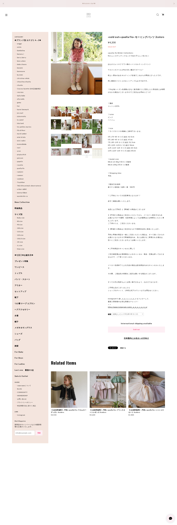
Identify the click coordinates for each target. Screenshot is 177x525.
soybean (20, 179)
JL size (19, 245)
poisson (20, 158)
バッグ (17, 340)
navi (18, 147)
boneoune (21, 71)
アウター (18, 285)
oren (19, 151)
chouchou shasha (24, 82)
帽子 (17, 322)
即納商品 (18, 208)
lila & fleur (21, 130)
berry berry (21, 57)
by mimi (20, 75)
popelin (20, 161)
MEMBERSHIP (22, 395)
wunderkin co (22, 196)
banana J (20, 54)
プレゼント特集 (21, 261)
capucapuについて (24, 385)
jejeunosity (21, 116)
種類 (109, 314)
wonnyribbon (22, 192)
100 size (20, 228)
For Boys (19, 358)
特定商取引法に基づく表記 (26, 406)
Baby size (21, 218)
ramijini (20, 172)
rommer (20, 175)
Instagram (21, 415)
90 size (20, 224)
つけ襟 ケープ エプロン (25, 303)
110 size (20, 231)
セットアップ (20, 291)
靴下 (17, 297)
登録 (39, 433)
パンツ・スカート (22, 279)
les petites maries (24, 127)
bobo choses (22, 64)
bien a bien (21, 61)
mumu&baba (22, 144)
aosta (19, 47)
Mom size (20, 249)
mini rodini (21, 141)
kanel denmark (23, 109)
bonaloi (20, 68)
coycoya (20, 92)
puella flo (20, 168)
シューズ (18, 334)
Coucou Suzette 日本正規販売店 (29, 89)
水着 (17, 316)
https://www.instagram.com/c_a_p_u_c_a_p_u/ (127, 307)
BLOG (19, 389)
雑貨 (17, 346)
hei (18, 106)
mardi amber (22, 134)
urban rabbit (22, 189)
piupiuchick (21, 154)
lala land (20, 123)
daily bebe (21, 95)
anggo (19, 43)
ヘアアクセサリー (22, 309)
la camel (20, 120)
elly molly (21, 99)
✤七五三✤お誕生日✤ (24, 255)
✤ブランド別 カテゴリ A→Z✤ (28, 40)
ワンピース (19, 267)
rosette (20, 165)
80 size (20, 221)
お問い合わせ (22, 399)
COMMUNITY (22, 392)
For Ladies (20, 364)
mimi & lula (21, 137)
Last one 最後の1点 (24, 370)
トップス (18, 273)
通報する (123, 348)
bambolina (21, 50)
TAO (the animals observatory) (29, 186)
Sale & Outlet (21, 376)
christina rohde (23, 78)
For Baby (19, 352)
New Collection (22, 202)
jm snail (20, 113)
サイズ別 (18, 214)
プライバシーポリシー (25, 402)
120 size (20, 235)
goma (19, 102)
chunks (20, 85)
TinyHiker (21, 182)
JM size (20, 242)
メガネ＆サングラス (23, 328)
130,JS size (21, 238)
